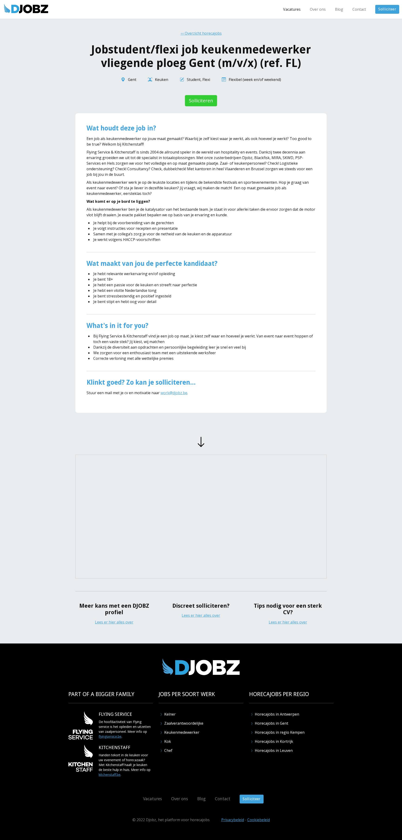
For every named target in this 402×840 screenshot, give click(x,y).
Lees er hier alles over (114, 622)
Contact (359, 9)
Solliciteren (201, 100)
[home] (26, 8)
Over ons (318, 9)
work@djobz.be (174, 392)
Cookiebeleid (258, 819)
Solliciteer (387, 9)
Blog (339, 9)
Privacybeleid (232, 819)
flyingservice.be (110, 736)
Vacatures (292, 9)
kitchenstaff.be (110, 774)
